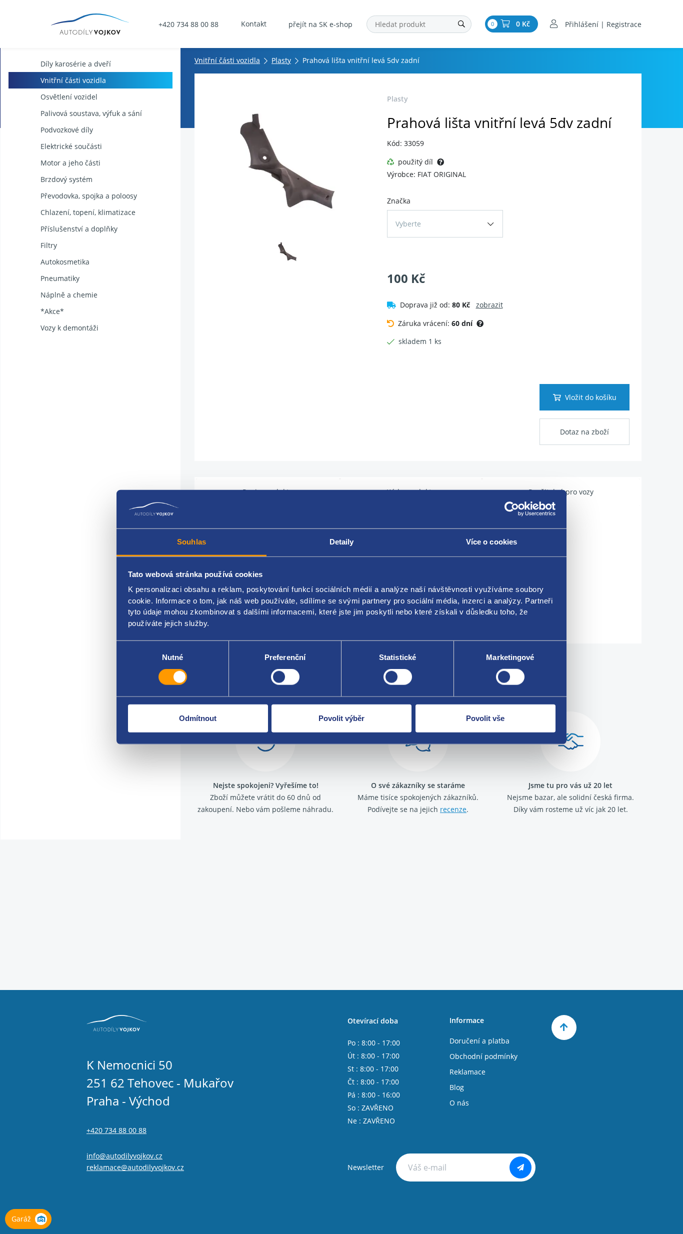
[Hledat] (462, 24)
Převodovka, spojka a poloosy (88, 195)
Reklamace (468, 1071)
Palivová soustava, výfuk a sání (91, 113)
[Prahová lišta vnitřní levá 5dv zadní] (287, 161)
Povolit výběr (341, 718)
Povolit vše (485, 718)
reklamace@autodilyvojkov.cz (135, 1167)
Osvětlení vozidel (69, 97)
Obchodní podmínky (484, 1056)
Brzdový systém (66, 179)
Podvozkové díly (66, 129)
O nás (459, 1103)
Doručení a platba (480, 1041)
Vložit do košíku (590, 397)
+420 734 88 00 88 (188, 24)
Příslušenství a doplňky (79, 229)
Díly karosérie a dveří (75, 63)
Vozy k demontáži (69, 327)
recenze (453, 809)
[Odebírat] (521, 1167)
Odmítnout (197, 718)
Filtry (48, 245)
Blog (457, 1087)
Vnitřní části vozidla (73, 80)
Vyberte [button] (408, 223)
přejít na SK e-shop (320, 24)
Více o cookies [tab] (491, 542)
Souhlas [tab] (191, 542)
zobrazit (489, 305)
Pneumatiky (60, 278)
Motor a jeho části (70, 163)
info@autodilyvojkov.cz (124, 1155)
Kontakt (253, 23)
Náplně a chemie (69, 295)
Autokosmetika (65, 261)
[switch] (285, 677)
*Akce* (52, 311)
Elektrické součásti (71, 146)
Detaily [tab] (342, 542)
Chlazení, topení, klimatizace (88, 212)
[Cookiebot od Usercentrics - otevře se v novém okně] (512, 509)
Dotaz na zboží (584, 431)
